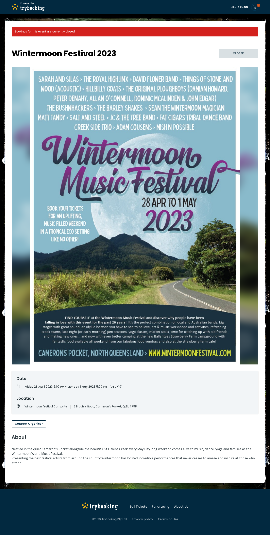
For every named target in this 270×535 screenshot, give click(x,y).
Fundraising (160, 506)
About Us (181, 506)
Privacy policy (142, 519)
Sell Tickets (138, 506)
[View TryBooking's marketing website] (100, 507)
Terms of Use (168, 519)
